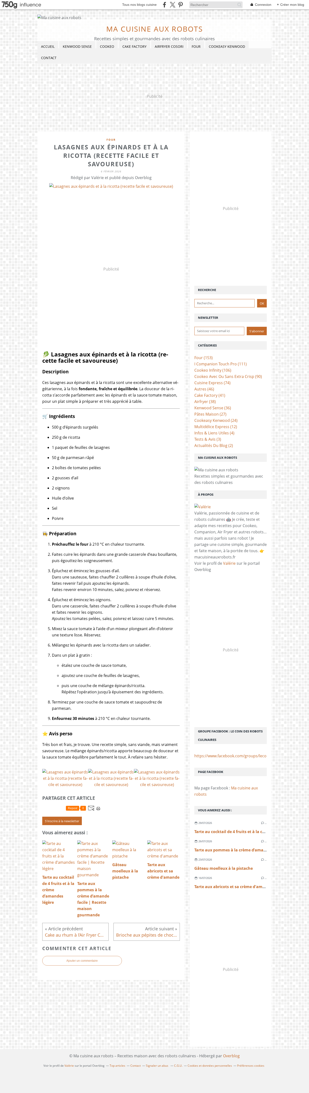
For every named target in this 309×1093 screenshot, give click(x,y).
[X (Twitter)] (172, 4)
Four (196, 46)
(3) (207, 439)
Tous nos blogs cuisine (139, 5)
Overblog (231, 1055)
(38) (205, 401)
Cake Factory (134, 46)
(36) (212, 408)
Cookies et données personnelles (210, 1066)
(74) (212, 382)
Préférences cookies (250, 1066)
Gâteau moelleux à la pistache (223, 868)
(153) (203, 357)
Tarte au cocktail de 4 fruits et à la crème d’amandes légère (250, 831)
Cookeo (107, 46)
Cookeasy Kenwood (227, 46)
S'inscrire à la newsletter (62, 821)
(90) (228, 376)
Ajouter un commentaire (82, 960)
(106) (212, 370)
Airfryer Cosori (169, 46)
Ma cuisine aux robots (154, 29)
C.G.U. (178, 1066)
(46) (204, 389)
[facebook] (165, 4)
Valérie (229, 563)
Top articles (117, 1066)
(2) (213, 445)
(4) (214, 433)
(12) (215, 426)
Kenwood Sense (77, 46)
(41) (209, 395)
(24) (216, 420)
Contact (48, 58)
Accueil (48, 46)
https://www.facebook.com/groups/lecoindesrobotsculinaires (250, 756)
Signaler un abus (157, 1066)
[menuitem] (47, 46)
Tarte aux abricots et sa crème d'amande (233, 886)
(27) (210, 414)
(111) (220, 364)
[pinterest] (180, 4)
